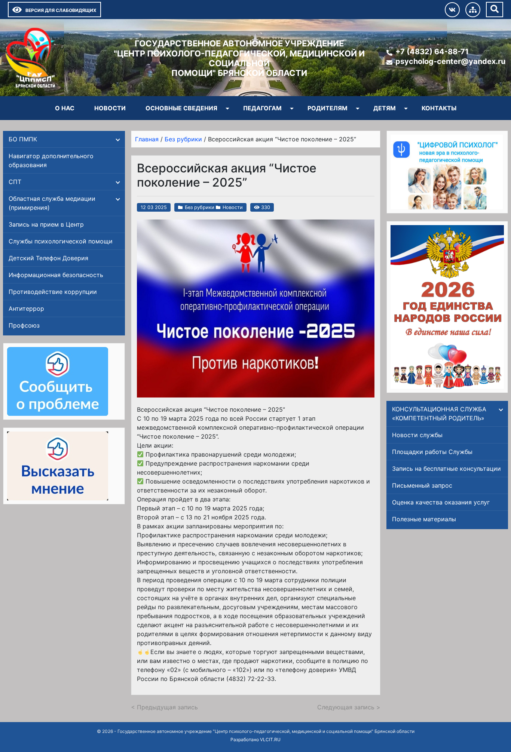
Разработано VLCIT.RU (255, 739)
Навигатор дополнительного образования (51, 160)
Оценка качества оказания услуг (441, 502)
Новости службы (417, 435)
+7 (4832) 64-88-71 (432, 51)
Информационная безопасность (56, 275)
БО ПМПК (23, 139)
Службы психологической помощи (61, 241)
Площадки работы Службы (432, 451)
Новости (110, 108)
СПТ (15, 181)
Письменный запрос (422, 485)
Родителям (327, 108)
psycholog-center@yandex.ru (450, 61)
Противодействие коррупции (53, 291)
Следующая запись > (348, 707)
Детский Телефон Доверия (48, 258)
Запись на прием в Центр (46, 224)
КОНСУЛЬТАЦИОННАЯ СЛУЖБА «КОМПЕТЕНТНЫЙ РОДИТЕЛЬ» (439, 413)
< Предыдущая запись (164, 707)
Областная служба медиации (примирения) (52, 203)
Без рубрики (199, 207)
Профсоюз (24, 325)
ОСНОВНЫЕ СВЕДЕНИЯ (181, 108)
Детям (384, 108)
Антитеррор (26, 308)
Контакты (439, 108)
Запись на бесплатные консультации (446, 468)
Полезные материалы (424, 519)
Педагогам (262, 108)
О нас (64, 108)
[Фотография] (255, 309)
